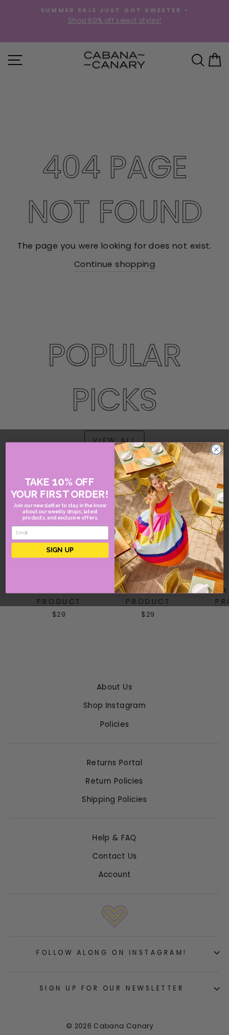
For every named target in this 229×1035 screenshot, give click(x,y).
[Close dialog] (216, 449)
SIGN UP (60, 550)
